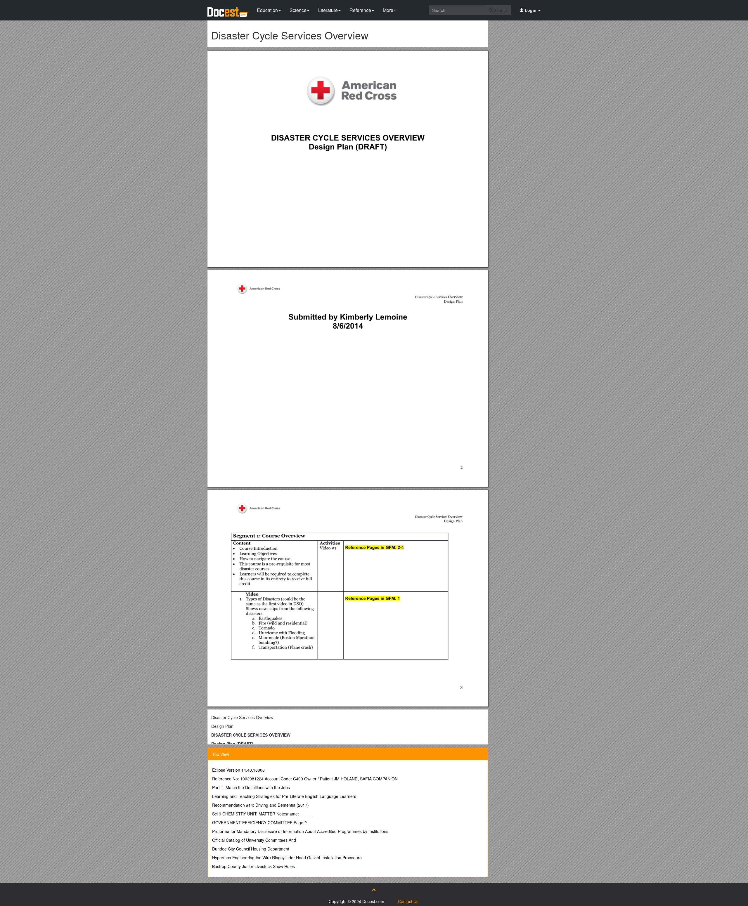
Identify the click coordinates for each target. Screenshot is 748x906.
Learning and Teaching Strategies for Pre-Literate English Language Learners (284, 796)
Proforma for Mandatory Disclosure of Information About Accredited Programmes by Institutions (300, 831)
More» (389, 10)
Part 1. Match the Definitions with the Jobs (251, 787)
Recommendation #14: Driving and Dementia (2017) (260, 805)
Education (267, 10)
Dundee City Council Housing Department (250, 849)
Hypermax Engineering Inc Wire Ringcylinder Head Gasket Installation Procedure (287, 857)
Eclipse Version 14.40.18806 (238, 770)
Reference (360, 10)
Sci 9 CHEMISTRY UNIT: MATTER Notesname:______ (262, 814)
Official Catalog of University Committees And (254, 840)
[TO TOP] (374, 890)
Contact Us (408, 901)
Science (298, 10)
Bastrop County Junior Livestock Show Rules (253, 866)
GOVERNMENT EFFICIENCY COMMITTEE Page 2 (259, 822)
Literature (328, 10)
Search (500, 10)
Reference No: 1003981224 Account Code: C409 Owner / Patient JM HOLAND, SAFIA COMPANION (305, 779)
